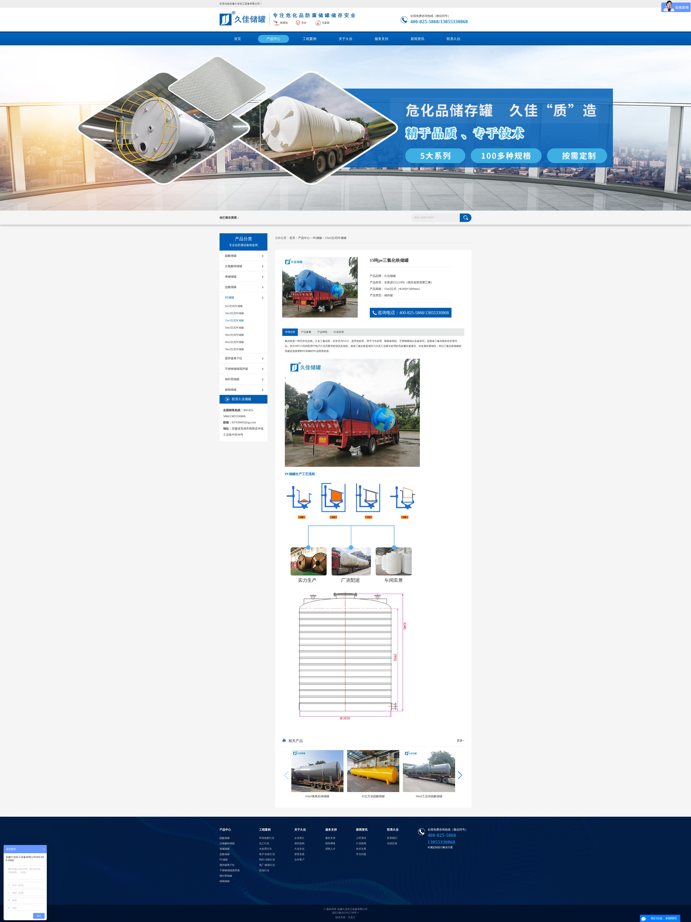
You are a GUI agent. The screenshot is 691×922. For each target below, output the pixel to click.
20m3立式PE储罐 (234, 327)
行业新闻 (361, 843)
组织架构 (299, 843)
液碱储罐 (230, 276)
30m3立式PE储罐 (234, 335)
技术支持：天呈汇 (345, 917)
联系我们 (392, 838)
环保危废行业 (266, 838)
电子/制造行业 (267, 854)
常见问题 (361, 854)
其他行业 (264, 870)
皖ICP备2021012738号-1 (345, 912)
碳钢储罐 (230, 389)
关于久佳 (345, 39)
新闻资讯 (417, 39)
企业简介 (299, 838)
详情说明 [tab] (290, 332)
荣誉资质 (299, 854)
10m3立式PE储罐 (234, 313)
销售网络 (330, 843)
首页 (237, 39)
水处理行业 (265, 848)
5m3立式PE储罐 (234, 306)
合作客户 (299, 859)
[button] (460, 775)
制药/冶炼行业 (267, 859)
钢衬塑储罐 (232, 379)
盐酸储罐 (230, 287)
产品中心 (273, 39)
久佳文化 (299, 848)
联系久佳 (453, 39)
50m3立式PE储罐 (234, 349)
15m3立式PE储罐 (234, 320)
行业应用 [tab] (339, 332)
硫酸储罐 (230, 255)
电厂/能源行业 (267, 865)
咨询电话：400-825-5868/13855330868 (413, 312)
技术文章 (361, 848)
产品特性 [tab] (322, 332)
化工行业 (264, 843)
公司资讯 (361, 838)
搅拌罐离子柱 (233, 358)
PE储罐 (229, 297)
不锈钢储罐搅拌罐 (236, 368)
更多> (460, 740)
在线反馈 (392, 843)
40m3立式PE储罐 (234, 342)
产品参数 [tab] (306, 332)
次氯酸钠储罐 (233, 266)
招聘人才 (330, 848)
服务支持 (381, 39)
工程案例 (309, 39)
